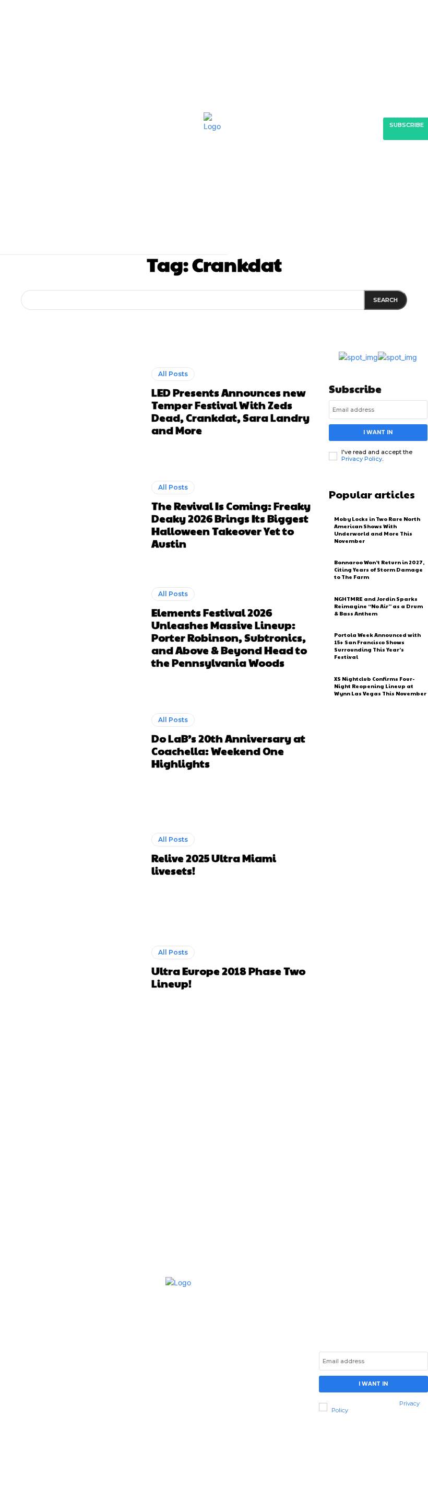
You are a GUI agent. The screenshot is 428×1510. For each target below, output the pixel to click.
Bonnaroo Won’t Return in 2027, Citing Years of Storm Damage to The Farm (379, 569)
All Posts (173, 374)
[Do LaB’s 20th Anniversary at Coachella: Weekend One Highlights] (72, 741)
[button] (305, 227)
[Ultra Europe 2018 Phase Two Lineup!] (72, 967)
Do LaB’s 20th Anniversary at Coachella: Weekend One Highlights (228, 751)
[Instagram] (27, 1426)
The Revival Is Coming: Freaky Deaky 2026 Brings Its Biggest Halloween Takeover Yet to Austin (231, 524)
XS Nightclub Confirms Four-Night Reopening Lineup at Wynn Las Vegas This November (380, 686)
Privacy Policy (361, 458)
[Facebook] (8, 1426)
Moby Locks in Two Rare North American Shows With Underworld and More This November (377, 529)
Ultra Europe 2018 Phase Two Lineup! (228, 977)
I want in (378, 432)
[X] (46, 1426)
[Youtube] (65, 1426)
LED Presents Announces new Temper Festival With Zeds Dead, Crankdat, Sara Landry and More (230, 411)
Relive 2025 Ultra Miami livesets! (213, 864)
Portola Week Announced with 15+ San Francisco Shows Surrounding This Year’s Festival (377, 645)
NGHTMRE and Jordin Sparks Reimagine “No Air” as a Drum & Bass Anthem (378, 606)
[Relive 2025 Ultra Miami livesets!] (72, 855)
